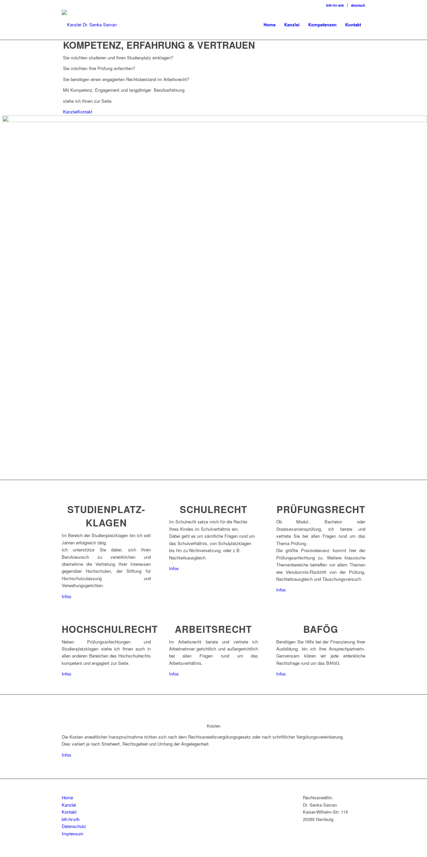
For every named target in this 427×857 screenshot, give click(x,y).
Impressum (72, 833)
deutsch (358, 5)
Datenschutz (74, 826)
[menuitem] (335, 5)
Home (67, 797)
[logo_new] (89, 25)
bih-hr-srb (335, 5)
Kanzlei (70, 111)
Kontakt (84, 111)
